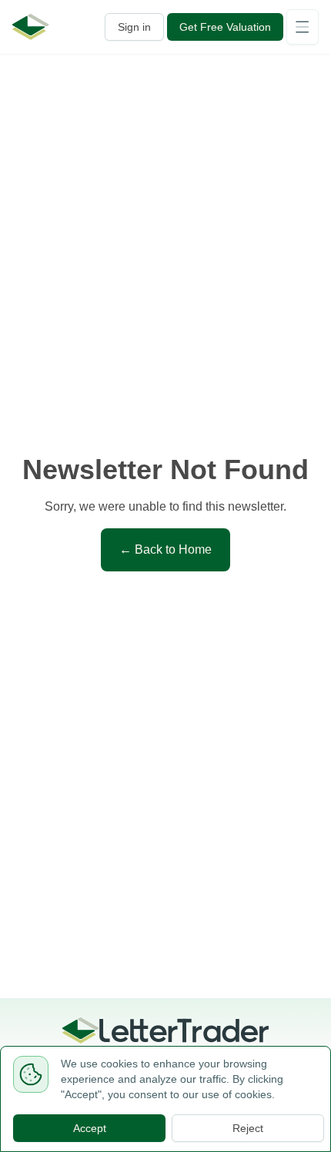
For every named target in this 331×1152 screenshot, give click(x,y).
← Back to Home (165, 549)
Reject (247, 1128)
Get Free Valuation (225, 27)
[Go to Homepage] (30, 27)
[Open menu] (302, 27)
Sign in (134, 27)
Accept (89, 1128)
